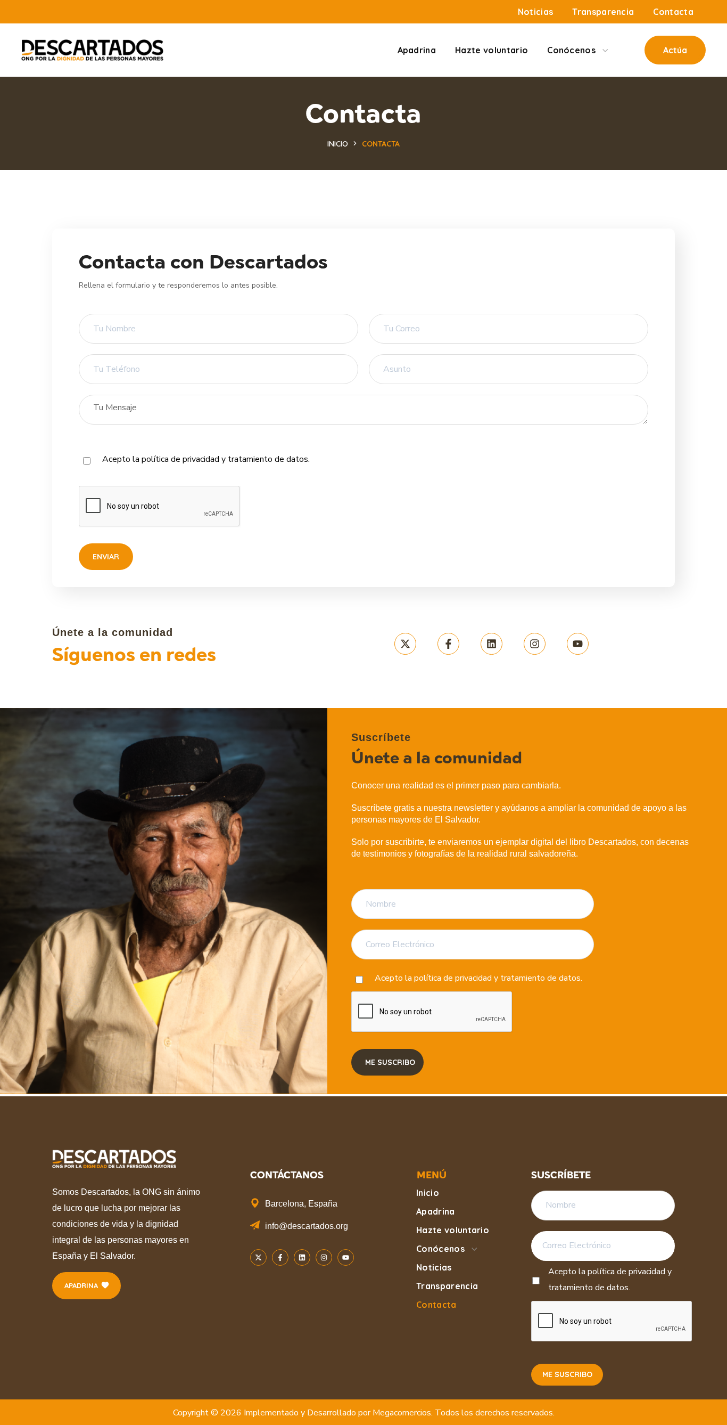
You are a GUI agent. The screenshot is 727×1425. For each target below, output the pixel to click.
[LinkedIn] (491, 644)
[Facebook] (448, 644)
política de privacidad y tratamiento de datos (225, 459)
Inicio (337, 144)
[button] (675, 50)
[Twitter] (405, 644)
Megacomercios (402, 1413)
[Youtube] (578, 644)
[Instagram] (535, 644)
